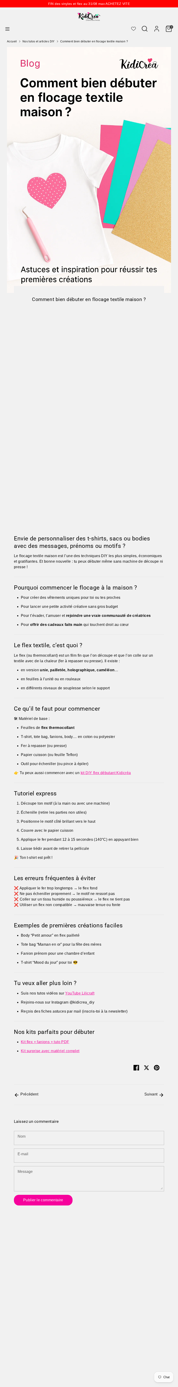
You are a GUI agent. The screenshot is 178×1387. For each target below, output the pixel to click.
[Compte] (156, 27)
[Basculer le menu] (7, 29)
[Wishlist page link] (133, 28)
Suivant (151, 1094)
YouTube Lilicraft (79, 993)
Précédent (28, 1094)
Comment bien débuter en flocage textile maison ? (94, 41)
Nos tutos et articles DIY (38, 41)
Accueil (12, 41)
